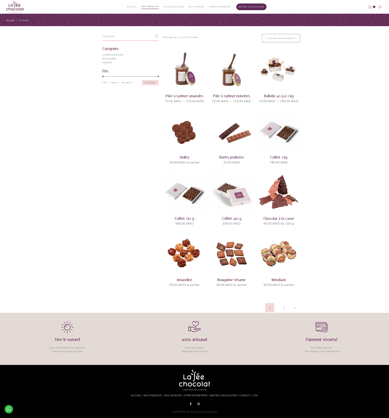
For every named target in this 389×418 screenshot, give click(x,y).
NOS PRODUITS (153, 395)
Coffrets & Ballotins (112, 55)
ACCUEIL (136, 395)
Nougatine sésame (231, 280)
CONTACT (245, 395)
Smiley (184, 157)
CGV (255, 395)
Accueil (10, 20)
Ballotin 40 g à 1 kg (278, 96)
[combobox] (281, 38)
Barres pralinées (231, 157)
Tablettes (107, 62)
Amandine (184, 280)
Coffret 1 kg (278, 157)
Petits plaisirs (109, 58)
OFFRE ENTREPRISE (196, 395)
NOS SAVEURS (173, 395)
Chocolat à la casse (278, 218)
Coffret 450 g (231, 218)
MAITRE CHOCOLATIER (223, 395)
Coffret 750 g (184, 218)
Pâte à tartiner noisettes (231, 96)
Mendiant (278, 280)
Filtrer (150, 83)
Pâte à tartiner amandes (184, 96)
